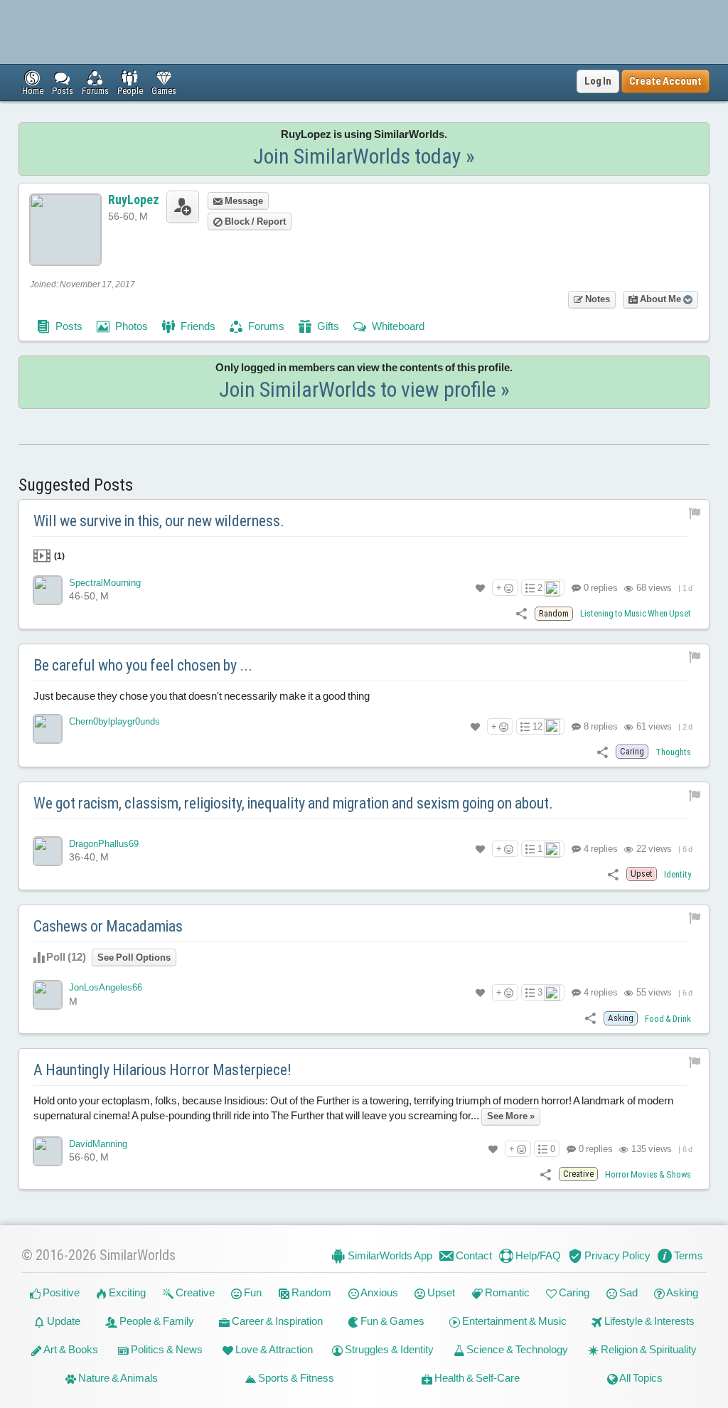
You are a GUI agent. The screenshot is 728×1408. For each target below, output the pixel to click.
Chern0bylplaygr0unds (114, 721)
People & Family (155, 1321)
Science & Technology (516, 1349)
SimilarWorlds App (389, 1255)
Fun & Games (391, 1321)
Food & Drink (668, 1018)
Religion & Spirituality (648, 1349)
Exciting (126, 1292)
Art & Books (70, 1349)
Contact (473, 1255)
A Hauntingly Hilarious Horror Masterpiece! (162, 1070)
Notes (596, 299)
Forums (265, 326)
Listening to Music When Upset (635, 613)
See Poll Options (134, 957)
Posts (67, 326)
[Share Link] (521, 613)
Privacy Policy (616, 1255)
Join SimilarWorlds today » (364, 156)
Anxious (378, 1292)
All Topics (640, 1378)
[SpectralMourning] (47, 590)
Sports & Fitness (295, 1378)
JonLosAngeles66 (105, 987)
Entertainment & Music (513, 1321)
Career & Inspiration (276, 1321)
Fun (252, 1292)
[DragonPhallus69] (47, 851)
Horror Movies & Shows (648, 1174)
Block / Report (254, 221)
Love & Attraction (273, 1349)
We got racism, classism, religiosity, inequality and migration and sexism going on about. (293, 803)
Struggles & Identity (388, 1349)
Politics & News (166, 1349)
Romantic (506, 1292)
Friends (196, 326)
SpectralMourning (105, 582)
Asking (681, 1292)
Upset (440, 1292)
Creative (194, 1292)
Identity (677, 874)
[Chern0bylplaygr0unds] (47, 729)
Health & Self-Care (476, 1378)
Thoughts (673, 752)
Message (243, 201)
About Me (660, 299)
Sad (627, 1292)
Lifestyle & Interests (648, 1321)
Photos (130, 326)
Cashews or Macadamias (108, 926)
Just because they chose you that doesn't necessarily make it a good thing (201, 696)
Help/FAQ (537, 1255)
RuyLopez (133, 199)
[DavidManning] (47, 1151)
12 (537, 726)
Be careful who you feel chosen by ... (142, 665)
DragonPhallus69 (104, 843)
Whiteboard (397, 326)
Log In (597, 81)
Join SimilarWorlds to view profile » (364, 389)
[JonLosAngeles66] (47, 995)
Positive (60, 1292)
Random (310, 1292)
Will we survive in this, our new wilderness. (158, 521)
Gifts (327, 326)
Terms (687, 1255)
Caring (573, 1292)
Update (62, 1321)
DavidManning (98, 1143)
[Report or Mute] (695, 512)
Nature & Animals (117, 1378)
